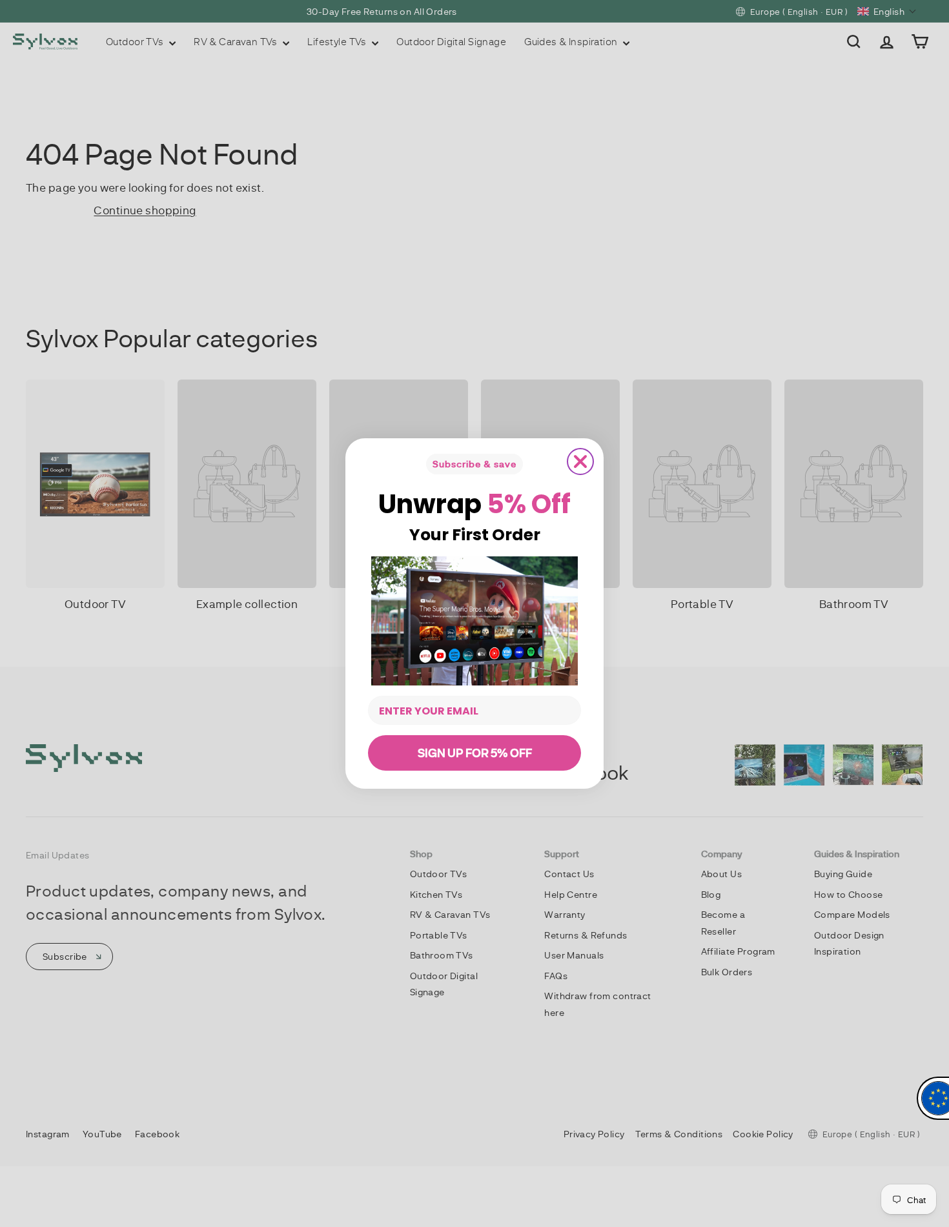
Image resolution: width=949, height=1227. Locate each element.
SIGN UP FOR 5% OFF (475, 752)
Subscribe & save (474, 464)
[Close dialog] (580, 461)
